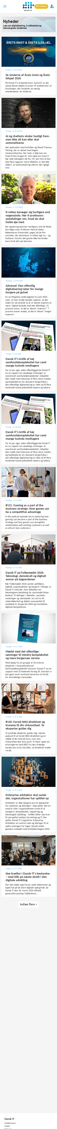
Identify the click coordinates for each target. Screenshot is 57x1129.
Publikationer (10, 1123)
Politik (7, 1126)
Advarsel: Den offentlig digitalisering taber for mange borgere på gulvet (24, 289)
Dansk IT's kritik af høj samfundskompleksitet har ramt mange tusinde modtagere (26, 362)
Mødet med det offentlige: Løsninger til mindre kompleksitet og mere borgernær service (27, 655)
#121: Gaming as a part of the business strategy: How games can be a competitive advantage (27, 509)
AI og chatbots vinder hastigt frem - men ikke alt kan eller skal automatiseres (28, 140)
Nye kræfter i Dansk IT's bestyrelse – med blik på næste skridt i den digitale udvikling (28, 877)
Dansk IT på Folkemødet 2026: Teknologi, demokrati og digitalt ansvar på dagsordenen (26, 576)
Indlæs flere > (28, 904)
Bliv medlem (41, 6)
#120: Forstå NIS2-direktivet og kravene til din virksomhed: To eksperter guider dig (25, 725)
